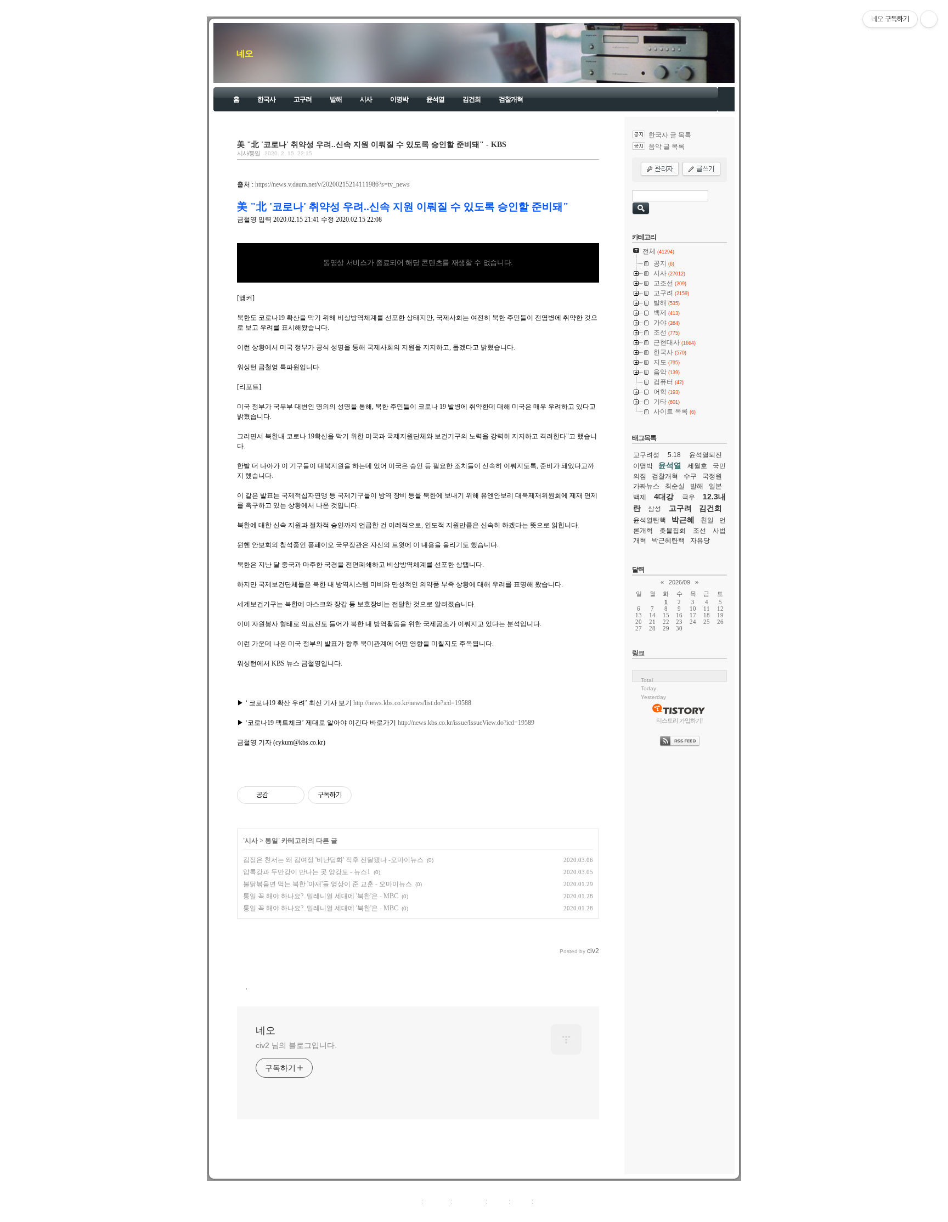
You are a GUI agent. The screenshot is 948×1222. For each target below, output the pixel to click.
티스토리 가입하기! (679, 720)
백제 (639, 497)
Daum (479, 1213)
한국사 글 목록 (669, 135)
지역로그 (408, 1201)
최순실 (675, 486)
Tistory (535, 1213)
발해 (336, 99)
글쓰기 (544, 1201)
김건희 (471, 99)
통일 (271, 840)
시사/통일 (248, 153)
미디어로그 (469, 1201)
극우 (688, 497)
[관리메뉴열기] (929, 19)
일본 (715, 486)
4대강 (664, 496)
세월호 (697, 466)
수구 (690, 476)
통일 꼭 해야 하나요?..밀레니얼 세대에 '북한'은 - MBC (320, 896)
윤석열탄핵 (649, 520)
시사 (366, 99)
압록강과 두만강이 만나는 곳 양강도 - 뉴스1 (306, 872)
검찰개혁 (511, 99)
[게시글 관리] (292, 795)
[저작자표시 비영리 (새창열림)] (361, 795)
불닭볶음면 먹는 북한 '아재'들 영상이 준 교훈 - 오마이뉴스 (327, 884)
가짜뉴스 (646, 486)
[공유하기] (278, 795)
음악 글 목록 (666, 146)
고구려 (303, 99)
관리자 (521, 1201)
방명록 (498, 1201)
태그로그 (437, 1201)
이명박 (399, 99)
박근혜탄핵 (668, 540)
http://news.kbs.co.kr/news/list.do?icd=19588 (412, 703)
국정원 (712, 476)
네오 (244, 53)
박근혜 (683, 519)
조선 (699, 530)
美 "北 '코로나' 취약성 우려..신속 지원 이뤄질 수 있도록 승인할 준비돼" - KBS (371, 144)
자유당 (700, 540)
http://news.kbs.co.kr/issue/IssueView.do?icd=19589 (466, 723)
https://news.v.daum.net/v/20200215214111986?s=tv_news (332, 184)
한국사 (266, 99)
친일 (707, 520)
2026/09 (679, 582)
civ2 (410, 1213)
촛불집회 (672, 530)
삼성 (654, 509)
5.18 (674, 455)
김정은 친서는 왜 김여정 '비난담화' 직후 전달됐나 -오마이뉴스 (333, 860)
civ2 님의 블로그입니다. (296, 1045)
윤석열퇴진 (705, 455)
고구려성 (646, 455)
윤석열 (435, 99)
